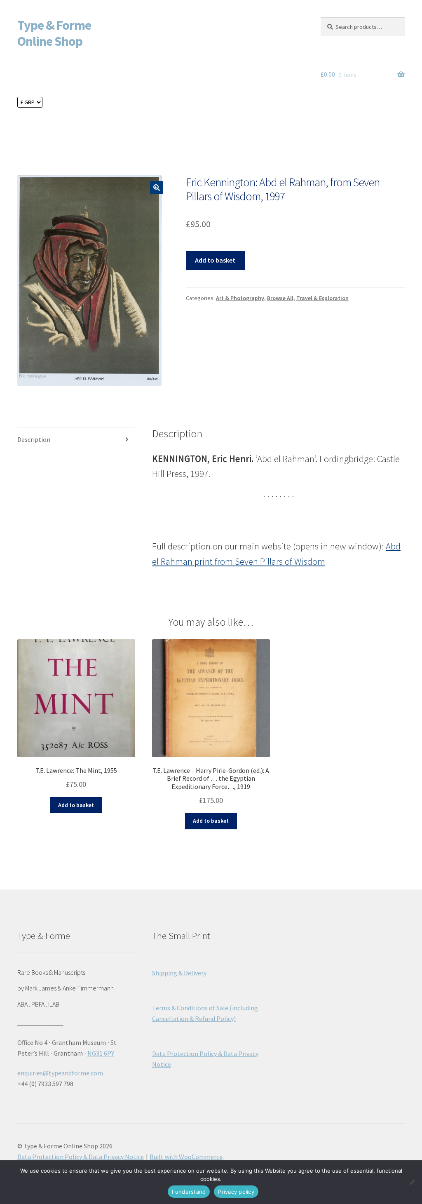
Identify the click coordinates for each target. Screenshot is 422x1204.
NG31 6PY (100, 1053)
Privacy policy (236, 1191)
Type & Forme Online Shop (54, 33)
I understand (189, 1191)
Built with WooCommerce (186, 1156)
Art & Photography (240, 298)
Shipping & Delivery (179, 973)
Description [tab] (33, 439)
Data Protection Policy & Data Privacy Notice (80, 1156)
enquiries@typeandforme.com (60, 1073)
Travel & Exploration (322, 298)
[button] (156, 187)
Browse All (280, 298)
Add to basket (215, 260)
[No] (412, 1182)
